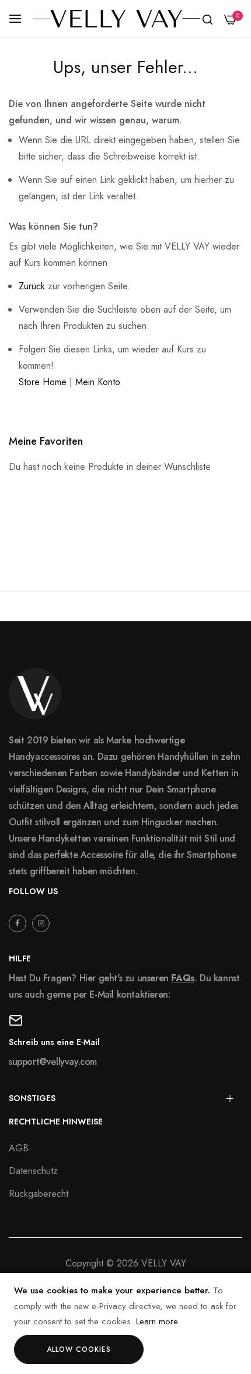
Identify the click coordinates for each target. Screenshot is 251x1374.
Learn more (156, 1321)
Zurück (32, 286)
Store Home (43, 382)
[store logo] (116, 19)
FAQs (182, 978)
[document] (125, 1323)
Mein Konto (97, 382)
